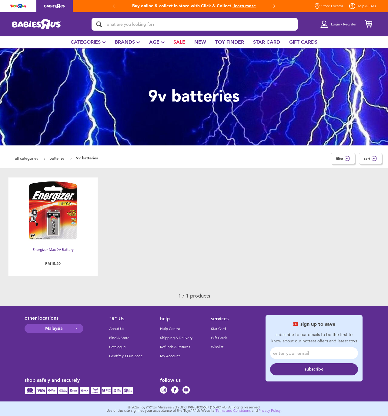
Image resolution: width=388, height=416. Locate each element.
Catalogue (117, 347)
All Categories (27, 158)
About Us (116, 329)
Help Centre (170, 329)
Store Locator (332, 6)
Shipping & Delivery (176, 338)
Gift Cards (219, 338)
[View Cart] (368, 24)
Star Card (218, 329)
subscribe (314, 369)
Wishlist (217, 347)
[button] (274, 6)
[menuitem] (88, 42)
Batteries (57, 158)
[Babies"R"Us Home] (36, 24)
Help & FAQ (366, 6)
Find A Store (119, 338)
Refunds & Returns (175, 347)
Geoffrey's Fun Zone (126, 356)
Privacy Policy (270, 410)
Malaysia (54, 328)
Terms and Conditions (233, 410)
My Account (170, 356)
